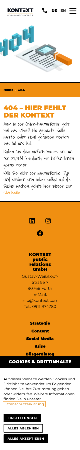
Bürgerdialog (40, 354)
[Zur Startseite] (20, 12)
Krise (40, 346)
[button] (72, 11)
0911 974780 (44, 306)
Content (40, 331)
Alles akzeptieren (26, 439)
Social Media (40, 338)
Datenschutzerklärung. (24, 404)
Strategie (40, 323)
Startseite (12, 192)
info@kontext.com (40, 300)
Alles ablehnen (23, 428)
